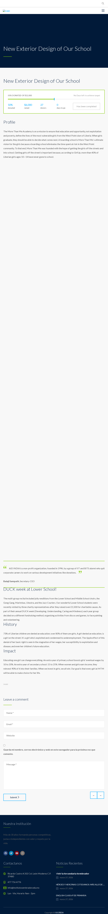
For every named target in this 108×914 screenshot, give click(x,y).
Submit (13, 797)
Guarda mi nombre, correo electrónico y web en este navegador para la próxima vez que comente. (49, 751)
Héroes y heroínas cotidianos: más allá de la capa (80, 884)
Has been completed (86, 106)
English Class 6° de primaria (71, 895)
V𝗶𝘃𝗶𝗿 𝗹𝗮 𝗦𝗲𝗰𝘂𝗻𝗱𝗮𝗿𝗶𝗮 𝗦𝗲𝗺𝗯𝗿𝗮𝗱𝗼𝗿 (72, 873)
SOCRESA (59, 912)
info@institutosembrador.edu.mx (23, 887)
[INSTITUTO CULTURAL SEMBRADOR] (6, 10)
